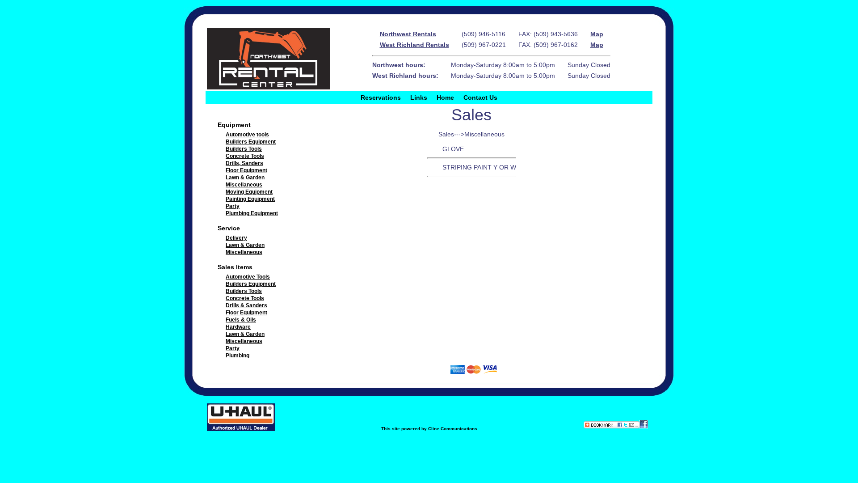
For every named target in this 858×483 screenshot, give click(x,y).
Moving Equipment (249, 192)
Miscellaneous (244, 185)
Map (596, 34)
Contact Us (480, 97)
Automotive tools (247, 134)
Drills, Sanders (244, 163)
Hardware (238, 327)
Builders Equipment (251, 142)
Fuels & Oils (241, 320)
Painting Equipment (250, 199)
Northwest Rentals (408, 34)
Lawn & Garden (245, 177)
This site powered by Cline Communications (429, 428)
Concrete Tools (245, 156)
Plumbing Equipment (252, 213)
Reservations (381, 97)
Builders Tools (244, 149)
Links (418, 97)
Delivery (236, 238)
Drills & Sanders (246, 305)
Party (233, 206)
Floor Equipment (246, 170)
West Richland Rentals (414, 44)
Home (445, 97)
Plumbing (237, 355)
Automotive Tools (248, 277)
